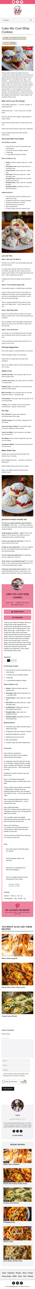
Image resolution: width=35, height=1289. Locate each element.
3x (15, 660)
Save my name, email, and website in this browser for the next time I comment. (15, 1074)
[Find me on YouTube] (21, 1283)
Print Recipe (19, 611)
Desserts (13, 43)
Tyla (6, 37)
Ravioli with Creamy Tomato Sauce (13, 987)
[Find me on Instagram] (21, 1131)
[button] (31, 20)
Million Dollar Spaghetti (10, 958)
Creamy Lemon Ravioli (9, 1016)
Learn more (17, 1135)
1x (8, 660)
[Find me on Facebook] (14, 1131)
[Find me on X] (17, 1131)
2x (12, 660)
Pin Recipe (19, 617)
